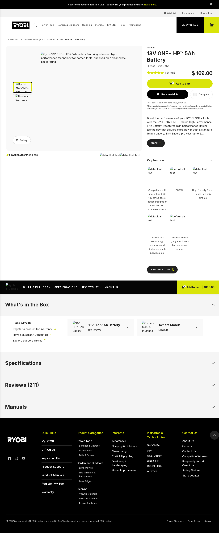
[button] (22, 87)
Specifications (66, 287)
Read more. (150, 4)
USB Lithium (154, 455)
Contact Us (189, 433)
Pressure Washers (88, 498)
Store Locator (190, 475)
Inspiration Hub (51, 458)
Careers (187, 446)
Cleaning (87, 25)
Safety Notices (191, 470)
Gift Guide (48, 449)
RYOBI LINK (154, 466)
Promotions (135, 25)
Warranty (48, 492)
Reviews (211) (91, 287)
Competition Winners (195, 456)
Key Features (156, 160)
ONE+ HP (153, 460)
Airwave (152, 471)
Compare (204, 94)
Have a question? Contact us (31, 334)
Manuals (111, 287)
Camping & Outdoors (124, 446)
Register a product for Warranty (33, 329)
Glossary (208, 521)
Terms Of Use (194, 521)
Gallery (23, 140)
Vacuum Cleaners (88, 493)
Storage (99, 25)
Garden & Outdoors (68, 25)
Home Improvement (124, 470)
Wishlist (171, 13)
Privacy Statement (175, 521)
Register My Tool (53, 483)
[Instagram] (16, 459)
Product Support (53, 466)
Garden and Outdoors (90, 463)
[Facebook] (9, 459)
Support (204, 13)
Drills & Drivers (86, 455)
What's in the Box (37, 287)
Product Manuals (53, 475)
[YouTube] (23, 459)
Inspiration (188, 13)
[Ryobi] (20, 25)
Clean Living (119, 451)
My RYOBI (48, 441)
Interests (118, 433)
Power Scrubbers (88, 503)
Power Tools (47, 25)
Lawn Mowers (86, 467)
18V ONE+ (112, 25)
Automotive (119, 441)
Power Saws (85, 450)
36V (123, 25)
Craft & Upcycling (122, 456)
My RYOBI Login (190, 25)
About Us (188, 441)
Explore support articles (28, 340)
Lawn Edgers (86, 481)
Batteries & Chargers (90, 445)
